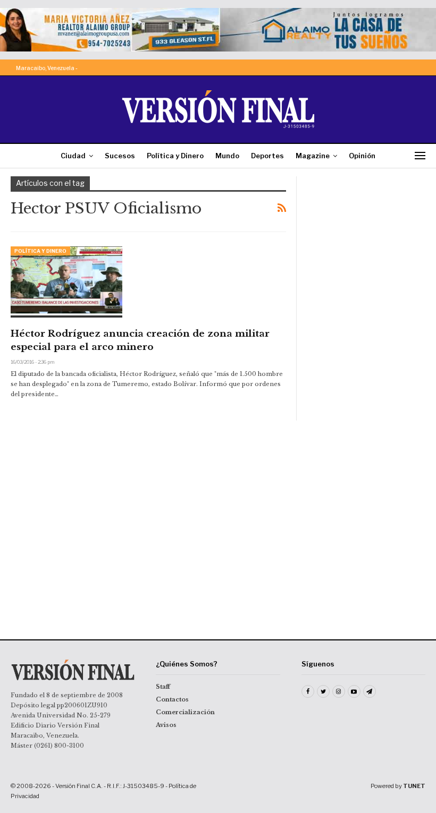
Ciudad (73, 155)
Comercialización (185, 712)
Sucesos (120, 155)
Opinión (362, 155)
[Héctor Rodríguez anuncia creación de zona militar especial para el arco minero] (66, 282)
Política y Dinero (175, 155)
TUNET (414, 786)
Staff (163, 686)
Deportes (267, 155)
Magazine (313, 155)
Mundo (227, 155)
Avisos (166, 725)
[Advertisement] (366, 229)
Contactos (172, 699)
